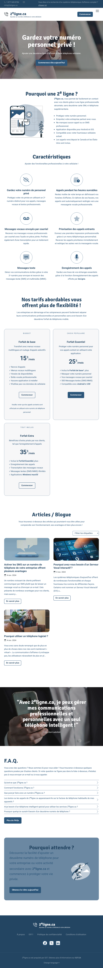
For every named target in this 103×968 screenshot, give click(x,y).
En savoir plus (12, 601)
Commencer (85, 14)
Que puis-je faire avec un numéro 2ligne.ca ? (24, 792)
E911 (31, 934)
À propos (21, 934)
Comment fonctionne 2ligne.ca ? (19, 787)
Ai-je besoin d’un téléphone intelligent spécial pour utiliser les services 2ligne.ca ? (41, 806)
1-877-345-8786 (12, 2)
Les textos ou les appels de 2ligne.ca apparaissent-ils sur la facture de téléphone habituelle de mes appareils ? (49, 799)
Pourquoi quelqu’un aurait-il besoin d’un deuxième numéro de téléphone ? (37, 811)
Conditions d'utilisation (76, 934)
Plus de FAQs (13, 820)
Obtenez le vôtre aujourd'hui (25, 889)
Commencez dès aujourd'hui (51, 62)
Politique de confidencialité (49, 934)
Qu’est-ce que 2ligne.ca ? (15, 782)
